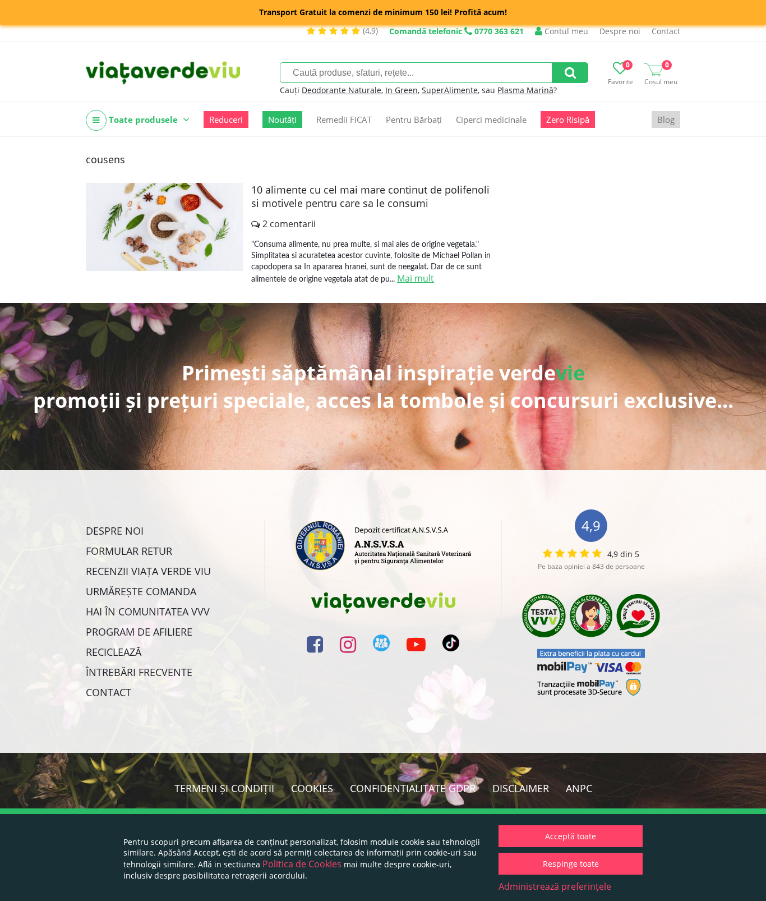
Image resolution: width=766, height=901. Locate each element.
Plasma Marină (525, 90)
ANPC (579, 788)
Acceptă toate (570, 836)
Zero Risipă (567, 119)
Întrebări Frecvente (139, 672)
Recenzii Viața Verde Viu (148, 571)
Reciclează (113, 652)
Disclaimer (520, 788)
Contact (666, 31)
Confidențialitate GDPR (413, 788)
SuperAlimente (450, 90)
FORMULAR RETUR (129, 551)
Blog (666, 119)
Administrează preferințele (555, 886)
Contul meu (565, 31)
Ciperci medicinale (491, 119)
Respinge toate (571, 863)
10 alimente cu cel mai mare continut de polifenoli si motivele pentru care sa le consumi (370, 196)
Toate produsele (143, 119)
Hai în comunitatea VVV (148, 611)
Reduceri (226, 119)
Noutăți (282, 119)
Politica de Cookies (302, 864)
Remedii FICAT (344, 119)
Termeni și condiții (224, 788)
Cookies (312, 788)
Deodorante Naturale (341, 90)
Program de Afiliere (139, 631)
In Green (401, 90)
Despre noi (619, 31)
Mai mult (415, 278)
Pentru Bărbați (414, 119)
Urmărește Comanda (141, 591)
